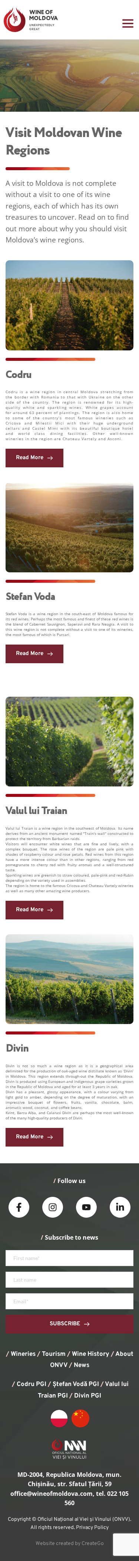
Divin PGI (87, 1396)
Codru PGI (31, 1384)
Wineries (23, 1354)
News (81, 1365)
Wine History (90, 1354)
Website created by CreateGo (70, 1544)
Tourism (54, 1354)
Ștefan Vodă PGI (76, 1384)
